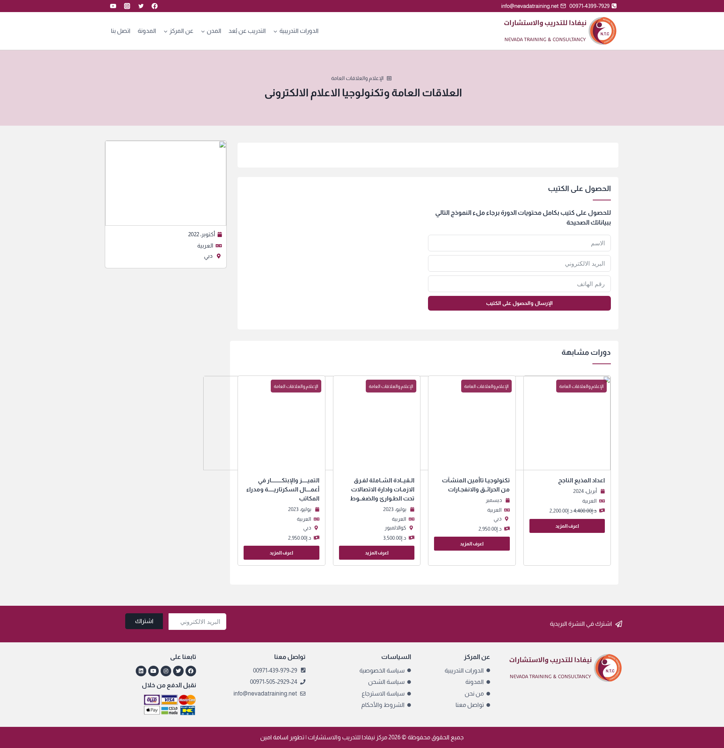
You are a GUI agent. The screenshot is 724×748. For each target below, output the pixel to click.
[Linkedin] (141, 671)
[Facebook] (155, 6)
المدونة (147, 31)
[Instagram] (127, 6)
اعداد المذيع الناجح (581, 480)
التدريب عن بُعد (247, 31)
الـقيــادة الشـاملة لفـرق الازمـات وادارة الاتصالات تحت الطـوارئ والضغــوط (382, 489)
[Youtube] (153, 671)
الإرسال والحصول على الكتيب (519, 303)
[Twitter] (141, 6)
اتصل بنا (120, 31)
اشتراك (144, 621)
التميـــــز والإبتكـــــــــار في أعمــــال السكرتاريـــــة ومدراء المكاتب (282, 489)
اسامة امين (274, 737)
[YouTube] (113, 6)
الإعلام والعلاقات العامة (357, 78)
